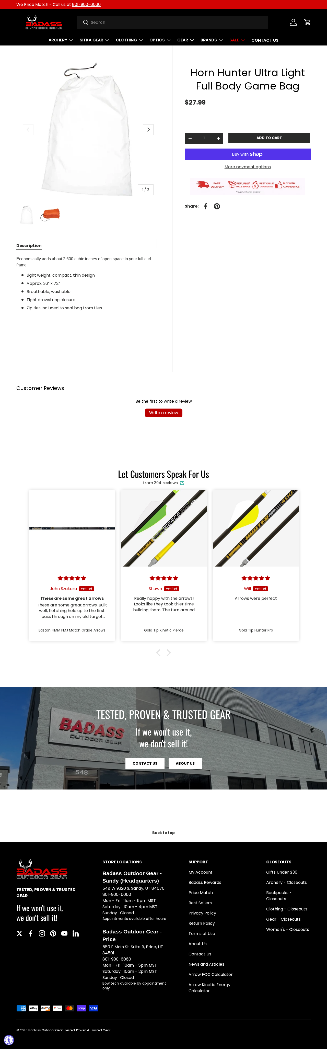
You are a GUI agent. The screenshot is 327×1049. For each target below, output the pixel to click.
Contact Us (200, 954)
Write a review (163, 413)
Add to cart (269, 137)
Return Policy (202, 923)
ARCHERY (58, 40)
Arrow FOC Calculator (211, 974)
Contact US (145, 763)
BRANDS (209, 40)
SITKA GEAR (91, 40)
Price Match (201, 893)
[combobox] (172, 22)
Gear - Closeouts (283, 919)
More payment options (248, 167)
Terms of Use (202, 934)
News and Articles (206, 964)
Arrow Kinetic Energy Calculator (209, 988)
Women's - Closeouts (287, 929)
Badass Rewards (205, 882)
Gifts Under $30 (281, 872)
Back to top (163, 832)
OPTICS (157, 40)
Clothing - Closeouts (286, 909)
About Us (185, 763)
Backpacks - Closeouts (279, 896)
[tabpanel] (88, 302)
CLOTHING (126, 40)
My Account (201, 872)
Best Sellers (200, 903)
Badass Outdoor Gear (45, 1030)
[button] (307, 22)
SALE (234, 40)
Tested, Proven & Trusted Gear (87, 1030)
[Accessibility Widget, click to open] (9, 1040)
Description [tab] (29, 246)
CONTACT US (264, 40)
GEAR (182, 40)
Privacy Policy (202, 913)
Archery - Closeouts (286, 882)
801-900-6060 (86, 4)
